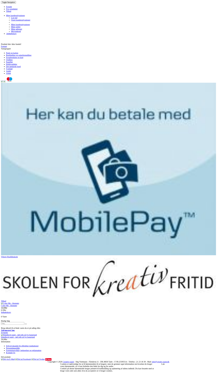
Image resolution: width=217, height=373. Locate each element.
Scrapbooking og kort (14, 57)
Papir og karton (12, 53)
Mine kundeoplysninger (20, 25)
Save (49, 359)
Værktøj (9, 69)
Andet (8, 71)
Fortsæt (4, 46)
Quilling (9, 60)
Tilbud (3, 301)
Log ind (14, 18)
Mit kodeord (16, 31)
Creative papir (68, 362)
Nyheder (4, 333)
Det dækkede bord (13, 66)
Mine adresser (16, 29)
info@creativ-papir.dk (160, 362)
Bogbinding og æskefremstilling (18, 55)
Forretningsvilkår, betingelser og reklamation (23, 350)
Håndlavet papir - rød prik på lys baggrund (18, 337)
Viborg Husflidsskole (9, 257)
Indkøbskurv (11, 34)
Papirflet (9, 62)
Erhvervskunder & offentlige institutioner (22, 346)
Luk (163, 364)
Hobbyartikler (11, 64)
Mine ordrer (15, 27)
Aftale (8, 73)
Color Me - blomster (9, 306)
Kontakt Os (10, 353)
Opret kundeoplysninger (20, 20)
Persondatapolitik (13, 348)
